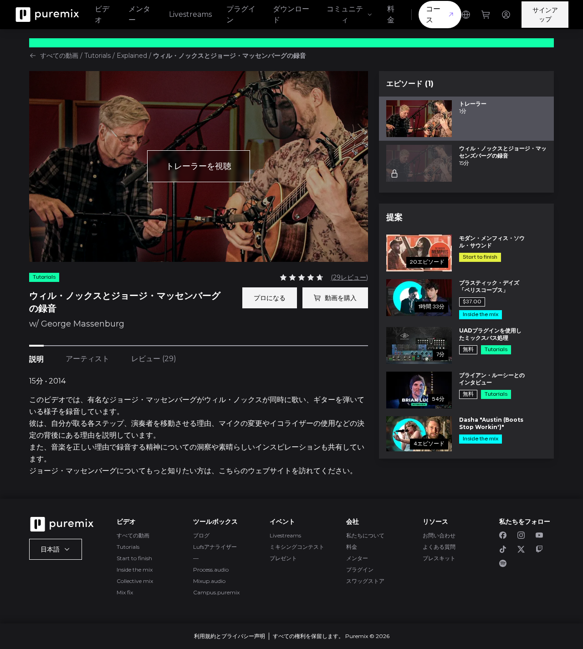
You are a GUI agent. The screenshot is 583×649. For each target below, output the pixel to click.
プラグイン (241, 14)
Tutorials (97, 55)
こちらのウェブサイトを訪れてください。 (288, 470)
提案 (394, 217)
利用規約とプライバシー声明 (229, 636)
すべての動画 (59, 55)
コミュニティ (345, 14)
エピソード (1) (410, 83)
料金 (390, 14)
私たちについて (365, 535)
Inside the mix (135, 569)
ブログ (201, 535)
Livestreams (190, 14)
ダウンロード (291, 14)
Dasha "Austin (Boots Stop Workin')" (491, 423)
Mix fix (125, 592)
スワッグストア (365, 580)
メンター (139, 14)
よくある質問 (439, 546)
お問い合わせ (439, 535)
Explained (132, 55)
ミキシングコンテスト (297, 546)
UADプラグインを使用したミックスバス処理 (490, 334)
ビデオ (102, 14)
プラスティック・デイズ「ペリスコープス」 (489, 286)
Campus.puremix (216, 592)
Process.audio (211, 569)
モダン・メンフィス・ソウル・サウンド (492, 242)
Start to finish (134, 558)
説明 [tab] (36, 359)
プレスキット (439, 558)
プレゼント (283, 558)
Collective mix (135, 580)
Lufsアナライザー (215, 546)
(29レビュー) (349, 277)
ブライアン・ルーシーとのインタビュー (492, 379)
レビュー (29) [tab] (153, 358)
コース (433, 14)
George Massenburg (82, 324)
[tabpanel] (198, 426)
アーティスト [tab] (87, 358)
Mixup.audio (209, 580)
